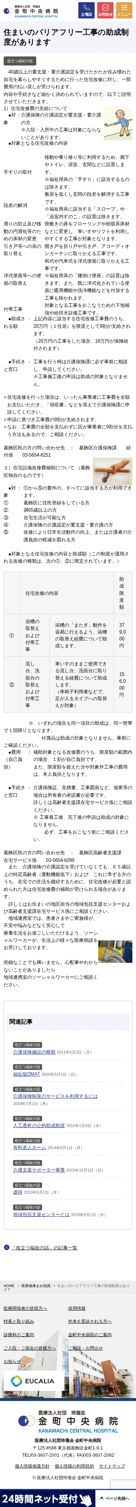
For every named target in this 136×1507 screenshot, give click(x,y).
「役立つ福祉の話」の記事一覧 (44, 1247)
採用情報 (77, 1308)
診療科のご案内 (19, 1334)
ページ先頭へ (117, 1498)
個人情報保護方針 (32, 1466)
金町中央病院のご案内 (90, 1334)
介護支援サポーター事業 (39, 1170)
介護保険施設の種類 (34, 1052)
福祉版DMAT (26, 1074)
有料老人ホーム (29, 1147)
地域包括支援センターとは (41, 1214)
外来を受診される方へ (90, 1321)
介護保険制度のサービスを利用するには (55, 1096)
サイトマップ (112, 1466)
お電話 (86, 14)
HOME (9, 1286)
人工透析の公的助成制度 (39, 1125)
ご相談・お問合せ (85, 1348)
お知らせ (12, 1361)
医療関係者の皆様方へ (25, 1308)
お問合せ (105, 14)
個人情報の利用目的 (74, 1466)
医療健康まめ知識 (35, 1286)
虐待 (17, 1192)
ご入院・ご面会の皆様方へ (30, 1348)
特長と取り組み (19, 1321)
